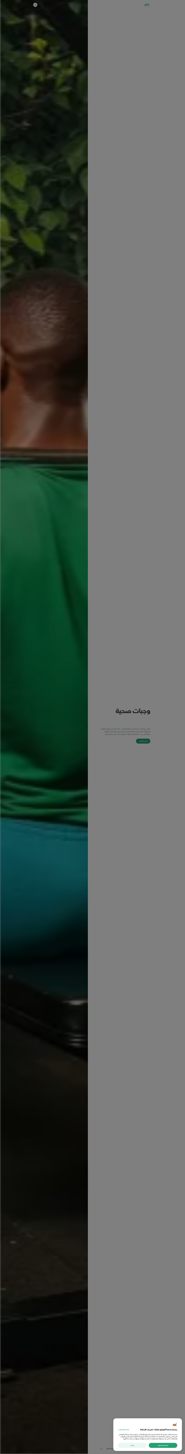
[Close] (177, 1423)
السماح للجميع (163, 1445)
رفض (132, 1445)
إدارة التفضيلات (123, 1430)
